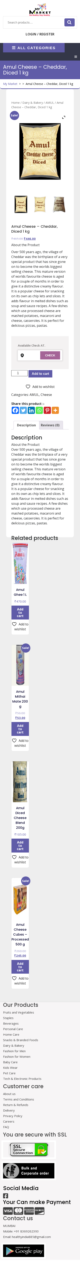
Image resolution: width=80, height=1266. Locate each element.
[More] (55, 410)
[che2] (59, 204)
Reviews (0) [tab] (50, 425)
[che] (40, 204)
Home (15, 102)
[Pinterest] (47, 410)
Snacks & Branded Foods (20, 1040)
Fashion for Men (14, 1051)
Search (69, 22)
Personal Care (13, 1029)
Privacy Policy (12, 1116)
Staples (8, 1018)
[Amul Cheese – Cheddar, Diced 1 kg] (21, 204)
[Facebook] (15, 410)
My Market (10, 84)
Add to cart (40, 373)
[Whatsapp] (39, 410)
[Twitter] (23, 410)
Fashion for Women (16, 1056)
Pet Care (9, 1073)
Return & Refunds (15, 1105)
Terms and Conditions (18, 1099)
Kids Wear (10, 1068)
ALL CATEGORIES (36, 48)
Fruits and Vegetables (18, 1012)
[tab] (75, 56)
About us (9, 1094)
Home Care (11, 1034)
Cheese (46, 394)
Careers (8, 1121)
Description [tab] (26, 425)
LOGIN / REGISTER (40, 34)
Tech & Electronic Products (22, 1079)
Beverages (11, 1023)
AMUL (50, 102)
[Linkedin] (31, 410)
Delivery (9, 1110)
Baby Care (10, 1062)
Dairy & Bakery (32, 102)
